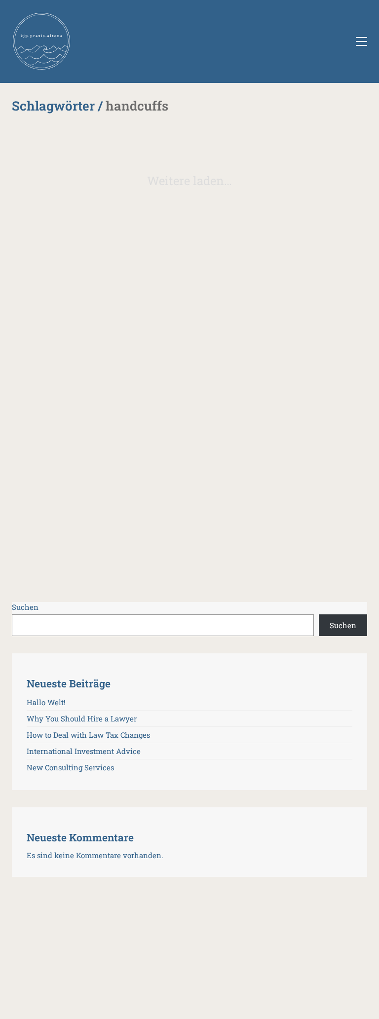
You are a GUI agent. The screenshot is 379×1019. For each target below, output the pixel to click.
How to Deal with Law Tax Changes (88, 735)
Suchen (25, 607)
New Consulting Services (70, 767)
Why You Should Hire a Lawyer (82, 718)
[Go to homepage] (41, 41)
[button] (361, 41)
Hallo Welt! (46, 702)
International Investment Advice (84, 751)
